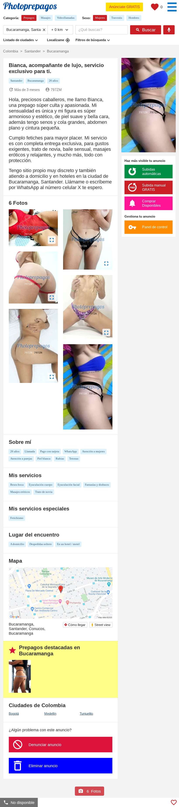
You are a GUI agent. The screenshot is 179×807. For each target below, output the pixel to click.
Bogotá (14, 713)
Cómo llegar (74, 625)
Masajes (45, 17)
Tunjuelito (86, 713)
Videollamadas (65, 17)
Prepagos (29, 17)
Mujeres (100, 17)
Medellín (50, 713)
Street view (100, 625)
